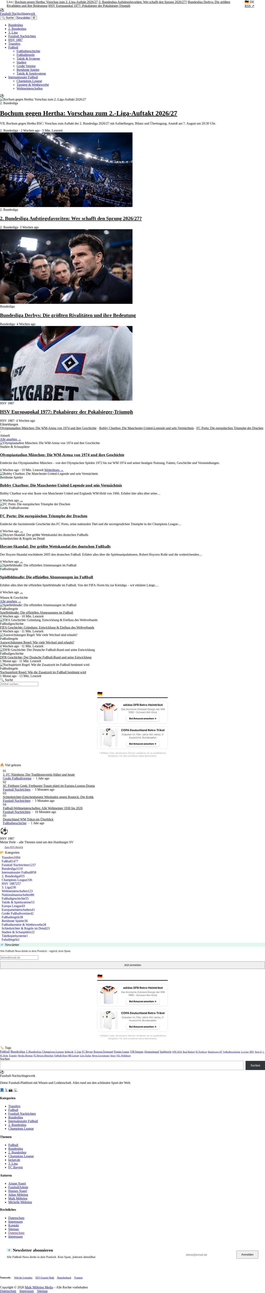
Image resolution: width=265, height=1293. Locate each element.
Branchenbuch (64, 1277)
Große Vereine (26, 66)
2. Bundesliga (17, 28)
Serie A (258, 1052)
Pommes (78, 1277)
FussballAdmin (18, 1187)
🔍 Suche (8, 17)
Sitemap (13, 1229)
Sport (113, 1055)
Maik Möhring (17, 1198)
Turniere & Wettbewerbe (33, 84)
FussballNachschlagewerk (17, 11)
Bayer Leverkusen (101, 1055)
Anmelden (247, 1254)
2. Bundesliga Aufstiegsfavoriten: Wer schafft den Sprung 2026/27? (143, 2)
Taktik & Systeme (28, 58)
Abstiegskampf (151, 1052)
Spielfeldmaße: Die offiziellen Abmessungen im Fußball (46, 577)
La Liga (245, 1052)
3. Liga (13, 32)
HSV (251, 1052)
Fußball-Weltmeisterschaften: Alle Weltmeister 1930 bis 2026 (43, 808)
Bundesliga (15, 25)
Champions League (29, 81)
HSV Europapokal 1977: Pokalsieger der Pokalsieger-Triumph (89, 5)
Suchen (5, 1059)
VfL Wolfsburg (123, 1055)
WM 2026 (177, 1052)
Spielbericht (165, 1052)
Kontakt (13, 1225)
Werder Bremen (25, 1055)
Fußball (13, 47)
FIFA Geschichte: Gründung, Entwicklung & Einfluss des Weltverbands (47, 627)
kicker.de (69, 1051)
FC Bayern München (43, 1055)
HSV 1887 (15, 40)
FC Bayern (87, 1051)
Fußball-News (60, 1055)
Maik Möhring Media (39, 1287)
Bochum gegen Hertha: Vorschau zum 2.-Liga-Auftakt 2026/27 (56, 2)
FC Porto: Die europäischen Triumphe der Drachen (229, 428)
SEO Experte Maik (44, 1277)
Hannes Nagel (17, 1191)
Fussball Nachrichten (22, 36)
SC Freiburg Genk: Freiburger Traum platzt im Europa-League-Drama (49, 786)
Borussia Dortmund (103, 1051)
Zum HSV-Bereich (14, 847)
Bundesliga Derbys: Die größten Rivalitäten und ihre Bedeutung (68, 315)
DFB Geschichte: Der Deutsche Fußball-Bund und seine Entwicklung (46, 657)
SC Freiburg (201, 1052)
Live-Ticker (85, 1055)
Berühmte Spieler (28, 69)
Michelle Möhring (20, 1202)
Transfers (14, 43)
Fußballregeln (26, 55)
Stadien (21, 62)
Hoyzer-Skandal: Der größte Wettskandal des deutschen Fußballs (55, 546)
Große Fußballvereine (17, 778)
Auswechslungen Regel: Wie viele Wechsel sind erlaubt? (37, 642)
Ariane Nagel (17, 1183)
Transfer (13, 1055)
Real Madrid (189, 1052)
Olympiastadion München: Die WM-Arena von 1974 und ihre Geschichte (48, 428)
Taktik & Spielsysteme (31, 73)
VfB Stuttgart (136, 1052)
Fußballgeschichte (28, 51)
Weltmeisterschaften (30, 88)
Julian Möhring (18, 1194)
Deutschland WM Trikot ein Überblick (28, 819)
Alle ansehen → (10, 439)
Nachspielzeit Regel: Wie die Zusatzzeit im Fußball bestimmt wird (43, 672)
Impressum (15, 1221)
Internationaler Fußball (23, 77)
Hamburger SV (215, 1052)
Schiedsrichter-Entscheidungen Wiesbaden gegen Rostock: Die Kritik (48, 797)
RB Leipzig (73, 1055)
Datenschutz (16, 1218)
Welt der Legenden (23, 1277)
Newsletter (23, 17)
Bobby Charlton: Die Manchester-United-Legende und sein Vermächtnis (146, 428)
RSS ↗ (249, 6)
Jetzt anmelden (132, 965)
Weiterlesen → (54, 470)
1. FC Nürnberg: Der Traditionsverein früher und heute (39, 774)
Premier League (121, 1051)
